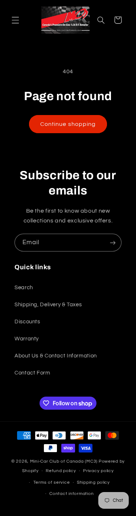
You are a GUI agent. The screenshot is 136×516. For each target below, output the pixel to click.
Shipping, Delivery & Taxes (48, 304)
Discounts (27, 321)
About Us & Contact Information (56, 356)
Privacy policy (98, 471)
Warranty (27, 338)
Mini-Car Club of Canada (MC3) (64, 461)
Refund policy (61, 471)
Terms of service (51, 482)
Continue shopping (68, 124)
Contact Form (32, 373)
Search (24, 287)
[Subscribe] (112, 242)
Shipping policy (93, 482)
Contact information (71, 494)
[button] (15, 20)
